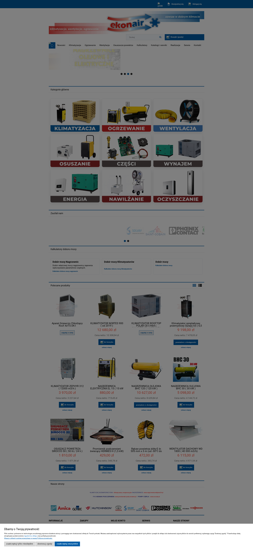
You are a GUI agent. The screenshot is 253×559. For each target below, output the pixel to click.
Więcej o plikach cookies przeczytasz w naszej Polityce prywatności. (28, 538)
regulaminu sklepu (30, 536)
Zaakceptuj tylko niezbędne (19, 544)
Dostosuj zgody (44, 544)
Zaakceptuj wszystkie (67, 544)
